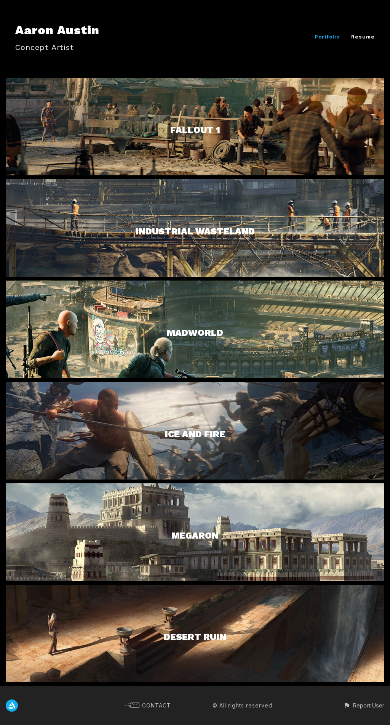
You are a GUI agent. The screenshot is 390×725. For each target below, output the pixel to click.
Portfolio (327, 37)
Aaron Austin (57, 30)
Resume (363, 37)
